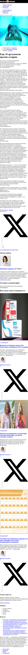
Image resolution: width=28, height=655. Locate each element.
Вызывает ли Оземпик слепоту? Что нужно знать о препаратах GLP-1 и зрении (14, 346)
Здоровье (10, 50)
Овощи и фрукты (7, 4)
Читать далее (9, 355)
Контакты (5, 7)
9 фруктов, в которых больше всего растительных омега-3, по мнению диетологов (15, 627)
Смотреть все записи (5, 279)
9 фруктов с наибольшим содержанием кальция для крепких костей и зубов (15, 620)
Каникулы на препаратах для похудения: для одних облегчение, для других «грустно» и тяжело (13, 435)
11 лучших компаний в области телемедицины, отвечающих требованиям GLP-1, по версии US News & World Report (15, 624)
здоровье (10, 210)
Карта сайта (6, 6)
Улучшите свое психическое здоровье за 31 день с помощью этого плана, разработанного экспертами (14, 540)
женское (6, 210)
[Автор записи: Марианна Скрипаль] (2, 362)
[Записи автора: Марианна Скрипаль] (5, 266)
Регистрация (6, 653)
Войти (4, 651)
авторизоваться (4, 287)
